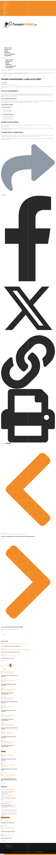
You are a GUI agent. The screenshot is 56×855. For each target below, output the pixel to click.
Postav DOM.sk (7, 55)
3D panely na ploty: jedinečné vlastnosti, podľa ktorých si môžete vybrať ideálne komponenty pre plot (9, 779)
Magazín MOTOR (6, 11)
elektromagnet (8, 136)
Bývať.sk (4, 14)
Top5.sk (4, 10)
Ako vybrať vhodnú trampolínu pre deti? (7, 658)
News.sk (4, 9)
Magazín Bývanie (6, 4)
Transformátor (8, 443)
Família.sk (4, 7)
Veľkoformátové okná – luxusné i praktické (8, 822)
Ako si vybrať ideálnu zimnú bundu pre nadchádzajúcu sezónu (11, 645)
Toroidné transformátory (7, 110)
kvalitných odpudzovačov (10, 791)
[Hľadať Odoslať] (10, 665)
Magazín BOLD (5, 3)
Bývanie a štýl (7, 49)
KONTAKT (4, 2)
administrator (4, 82)
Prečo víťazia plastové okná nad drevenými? (8, 831)
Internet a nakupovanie (9, 54)
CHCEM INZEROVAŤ (6, 1)
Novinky (6, 51)
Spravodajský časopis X (39, 851)
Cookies (2, 854)
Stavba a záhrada (8, 48)
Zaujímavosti (7, 52)
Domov (2, 73)
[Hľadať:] (6, 666)
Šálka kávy (5, 8)
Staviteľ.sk (5, 15)
